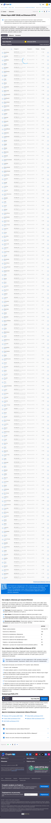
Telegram (42, 11)
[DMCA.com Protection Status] (25, 814)
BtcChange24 (7, 94)
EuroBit (5, 182)
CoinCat (5, 293)
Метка (5, 140)
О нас (2, 778)
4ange (5, 312)
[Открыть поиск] (40, 4)
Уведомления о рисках (36, 778)
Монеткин (6, 309)
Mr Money (6, 573)
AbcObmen (6, 52)
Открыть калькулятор (44, 44)
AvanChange (7, 217)
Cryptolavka (6, 347)
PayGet (5, 324)
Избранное (11, 35)
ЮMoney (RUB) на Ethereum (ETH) (35, 718)
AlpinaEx (6, 197)
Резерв (37, 48)
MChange (6, 316)
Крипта (5, 75)
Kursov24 (6, 121)
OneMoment (6, 136)
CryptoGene (6, 531)
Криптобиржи (30, 758)
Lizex (5, 458)
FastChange (6, 174)
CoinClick (6, 56)
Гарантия (6, 117)
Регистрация (44, 786)
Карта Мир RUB (35, 698)
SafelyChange (7, 171)
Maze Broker (7, 102)
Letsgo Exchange (8, 385)
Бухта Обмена (7, 320)
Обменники (4, 761)
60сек (5, 82)
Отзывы (43, 48)
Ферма (5, 148)
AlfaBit (5, 144)
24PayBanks (7, 109)
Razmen (6, 470)
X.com (44, 11)
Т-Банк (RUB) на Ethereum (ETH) (12, 718)
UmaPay (6, 558)
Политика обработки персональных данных (9, 780)
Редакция (15, 778)
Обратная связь (8, 778)
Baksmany (6, 151)
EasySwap (6, 305)
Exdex (5, 519)
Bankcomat (6, 90)
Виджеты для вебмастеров (24, 778)
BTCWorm (6, 67)
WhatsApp (40, 11)
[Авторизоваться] (49, 4)
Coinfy (5, 550)
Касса (5, 278)
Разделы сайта (31, 761)
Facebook (47, 11)
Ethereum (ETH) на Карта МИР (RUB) (13, 716)
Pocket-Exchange (8, 159)
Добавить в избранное (7, 44)
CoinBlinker (6, 59)
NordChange (6, 71)
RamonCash (6, 105)
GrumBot (6, 542)
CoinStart (6, 163)
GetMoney (6, 125)
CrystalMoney (7, 128)
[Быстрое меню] (47, 5)
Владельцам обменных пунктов (41, 581)
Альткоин (6, 462)
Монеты (3, 758)
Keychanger (6, 259)
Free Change (7, 351)
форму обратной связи (19, 769)
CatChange (6, 489)
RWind (5, 63)
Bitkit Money (6, 332)
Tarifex (5, 473)
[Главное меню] (1, 4)
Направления (4, 35)
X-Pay (5, 274)
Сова (5, 79)
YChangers (6, 132)
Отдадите (16, 48)
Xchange (6, 155)
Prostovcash (6, 270)
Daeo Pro (6, 450)
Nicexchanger (7, 167)
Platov (5, 355)
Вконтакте (49, 11)
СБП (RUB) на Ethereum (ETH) (11, 721)
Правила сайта (23, 780)
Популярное (18, 35)
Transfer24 (6, 86)
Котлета (6, 565)
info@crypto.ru (14, 770)
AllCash (5, 209)
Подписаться (44, 794)
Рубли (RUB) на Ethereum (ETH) (35, 716)
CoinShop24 (6, 98)
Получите (29, 48)
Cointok (5, 113)
